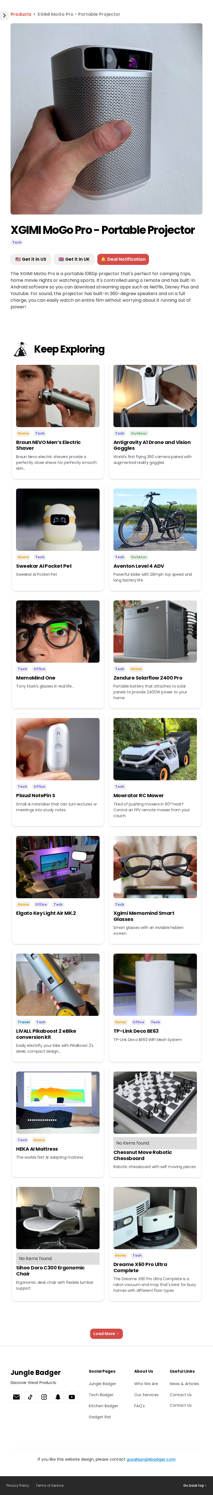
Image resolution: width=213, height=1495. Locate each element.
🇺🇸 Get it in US (30, 259)
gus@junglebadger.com (151, 1459)
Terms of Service (50, 1485)
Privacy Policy (17, 1485)
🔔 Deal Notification (123, 259)
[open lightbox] (106, 119)
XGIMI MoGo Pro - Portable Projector (78, 14)
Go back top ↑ (195, 1485)
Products (21, 14)
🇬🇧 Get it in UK (74, 259)
